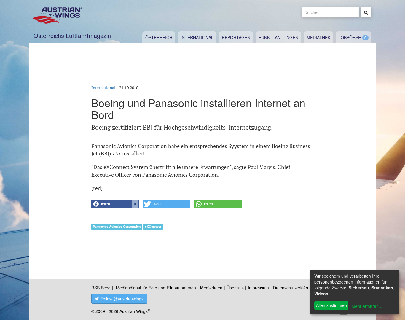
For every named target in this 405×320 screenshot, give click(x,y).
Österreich (158, 37)
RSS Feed (101, 288)
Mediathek (318, 37)
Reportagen (236, 37)
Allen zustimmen (331, 305)
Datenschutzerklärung (293, 288)
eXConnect (153, 226)
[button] (115, 204)
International (197, 37)
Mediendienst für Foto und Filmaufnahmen (156, 288)
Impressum (258, 288)
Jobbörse (350, 37)
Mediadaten (211, 288)
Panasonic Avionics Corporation (117, 226)
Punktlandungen (278, 37)
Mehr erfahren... (367, 306)
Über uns (235, 288)
